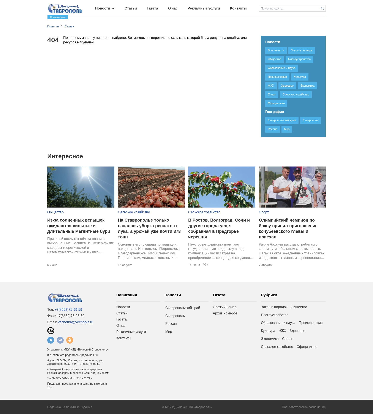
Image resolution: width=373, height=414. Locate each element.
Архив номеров (225, 313)
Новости (123, 307)
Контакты (123, 338)
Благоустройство (274, 315)
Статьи (122, 313)
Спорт (264, 212)
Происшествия (311, 323)
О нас (120, 325)
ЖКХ (282, 331)
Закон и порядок (274, 307)
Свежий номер (225, 307)
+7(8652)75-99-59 (68, 309)
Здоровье (297, 331)
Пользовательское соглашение (304, 407)
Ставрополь (175, 316)
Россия (171, 323)
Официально (307, 347)
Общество (55, 212)
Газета (121, 319)
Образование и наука (278, 323)
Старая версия (57, 17)
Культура (268, 331)
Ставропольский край (182, 308)
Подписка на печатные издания (69, 407)
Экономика (270, 339)
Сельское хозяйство (134, 212)
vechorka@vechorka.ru (75, 322)
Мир (168, 331)
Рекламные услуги (131, 332)
